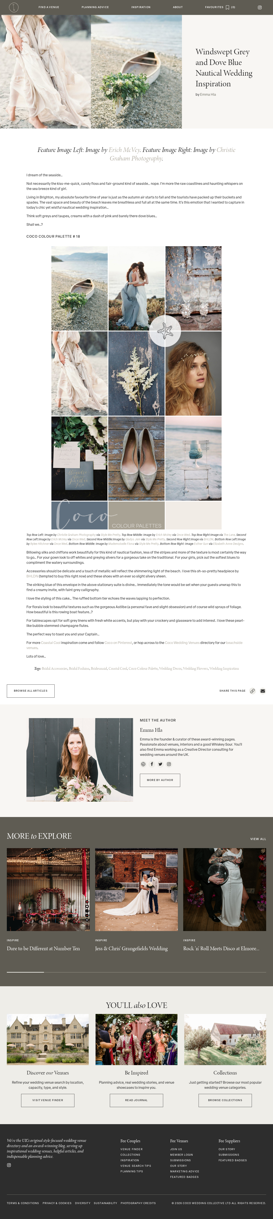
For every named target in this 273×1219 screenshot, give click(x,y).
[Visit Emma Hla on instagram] (169, 764)
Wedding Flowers (195, 668)
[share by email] (262, 691)
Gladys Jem (133, 539)
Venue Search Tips (136, 1166)
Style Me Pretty (110, 535)
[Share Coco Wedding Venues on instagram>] (9, 1165)
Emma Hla (208, 95)
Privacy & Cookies (57, 1203)
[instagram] (259, 7)
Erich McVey (124, 149)
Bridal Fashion (79, 668)
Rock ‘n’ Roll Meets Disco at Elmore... (221, 948)
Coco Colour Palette (143, 668)
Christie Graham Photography (76, 535)
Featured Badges (184, 1177)
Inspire (13, 940)
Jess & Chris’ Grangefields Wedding (131, 948)
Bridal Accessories (54, 668)
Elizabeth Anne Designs (228, 544)
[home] (14, 7)
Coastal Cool (51, 643)
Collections (130, 1155)
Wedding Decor (170, 668)
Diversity (82, 1203)
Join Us (176, 1149)
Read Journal (136, 1100)
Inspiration (130, 1160)
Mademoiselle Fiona (121, 544)
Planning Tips (132, 1171)
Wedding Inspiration (224, 668)
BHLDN (208, 539)
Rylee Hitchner (39, 544)
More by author (160, 780)
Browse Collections (225, 1100)
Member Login (181, 1155)
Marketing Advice (184, 1171)
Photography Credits (138, 1203)
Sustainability (105, 1203)
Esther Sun (201, 544)
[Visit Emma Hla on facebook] (152, 764)
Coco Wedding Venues (182, 643)
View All (258, 839)
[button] (49, 7)
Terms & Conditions (23, 1203)
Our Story (178, 1166)
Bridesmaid (99, 668)
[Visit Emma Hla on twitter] (160, 764)
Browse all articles (31, 691)
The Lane (229, 535)
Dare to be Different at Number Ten (43, 948)
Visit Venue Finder (47, 1100)
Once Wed (183, 535)
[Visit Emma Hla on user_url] (143, 764)
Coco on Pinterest (118, 643)
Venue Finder (131, 1149)
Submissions (180, 1160)
